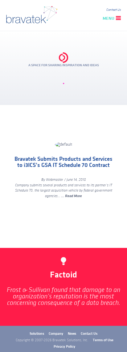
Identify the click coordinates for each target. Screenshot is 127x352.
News (72, 333)
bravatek (33, 15)
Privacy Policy (64, 346)
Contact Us (113, 10)
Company (56, 333)
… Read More (71, 196)
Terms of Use (103, 340)
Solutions (37, 333)
